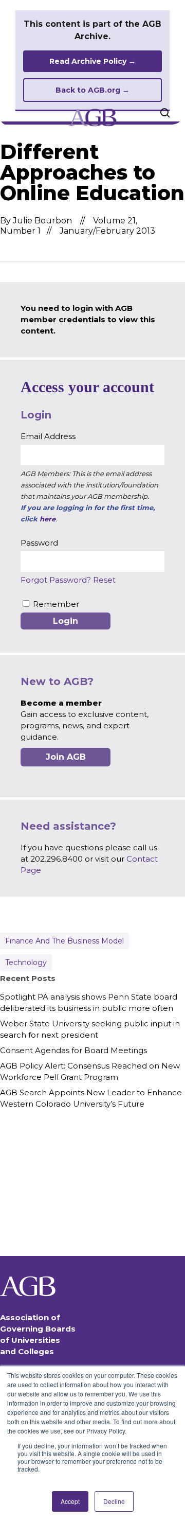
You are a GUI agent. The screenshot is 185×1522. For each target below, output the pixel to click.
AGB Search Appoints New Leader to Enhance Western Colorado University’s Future (91, 1098)
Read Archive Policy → (92, 61)
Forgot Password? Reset (68, 580)
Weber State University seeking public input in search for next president (90, 1029)
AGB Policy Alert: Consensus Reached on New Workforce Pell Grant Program (90, 1071)
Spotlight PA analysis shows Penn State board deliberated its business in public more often (88, 1002)
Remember (56, 604)
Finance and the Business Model (64, 941)
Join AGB (66, 757)
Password (39, 543)
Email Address (48, 436)
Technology (26, 962)
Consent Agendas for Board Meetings (73, 1050)
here (47, 519)
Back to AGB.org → (92, 90)
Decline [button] (114, 1501)
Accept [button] (70, 1501)
